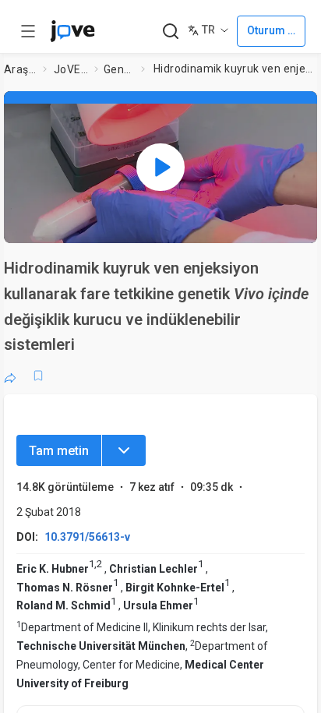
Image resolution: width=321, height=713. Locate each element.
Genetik (119, 69)
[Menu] (124, 450)
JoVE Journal (71, 69)
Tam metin (59, 450)
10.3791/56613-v (87, 537)
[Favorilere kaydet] (38, 375)
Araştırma (20, 69)
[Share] (10, 375)
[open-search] (170, 31)
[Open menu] (28, 31)
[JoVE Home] (72, 31)
